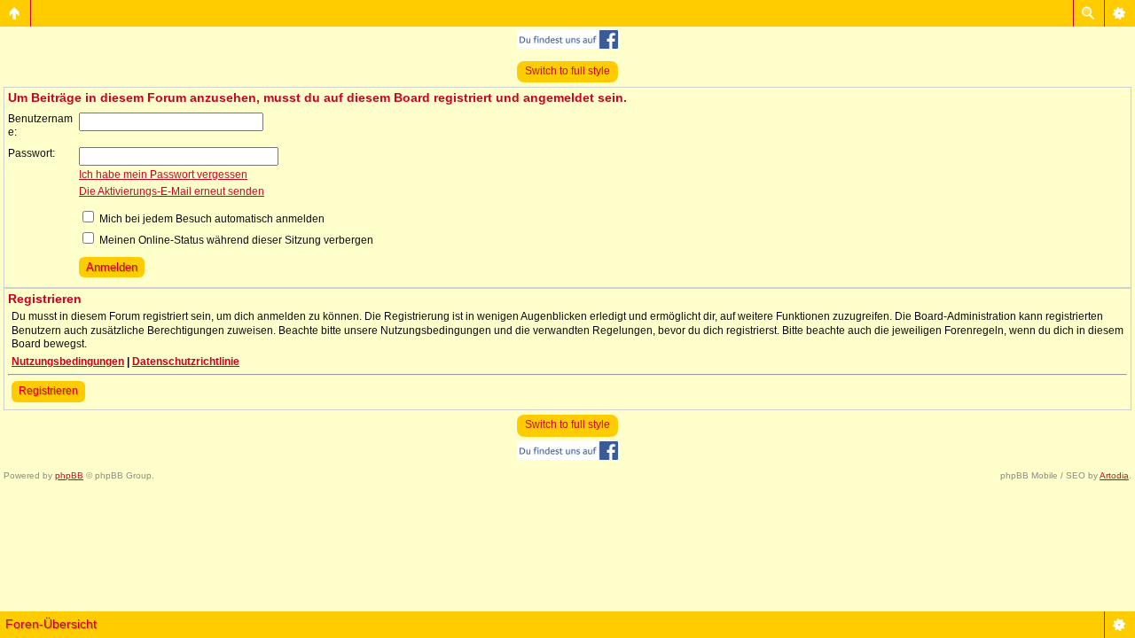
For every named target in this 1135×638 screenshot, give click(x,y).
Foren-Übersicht (51, 624)
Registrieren (48, 391)
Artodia (1114, 475)
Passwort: (31, 153)
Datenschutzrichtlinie (185, 361)
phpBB (69, 475)
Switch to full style (567, 71)
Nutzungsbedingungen (68, 361)
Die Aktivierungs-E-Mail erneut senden (171, 191)
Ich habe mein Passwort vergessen (163, 174)
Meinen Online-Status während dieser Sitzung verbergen (235, 240)
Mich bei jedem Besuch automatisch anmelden (211, 219)
